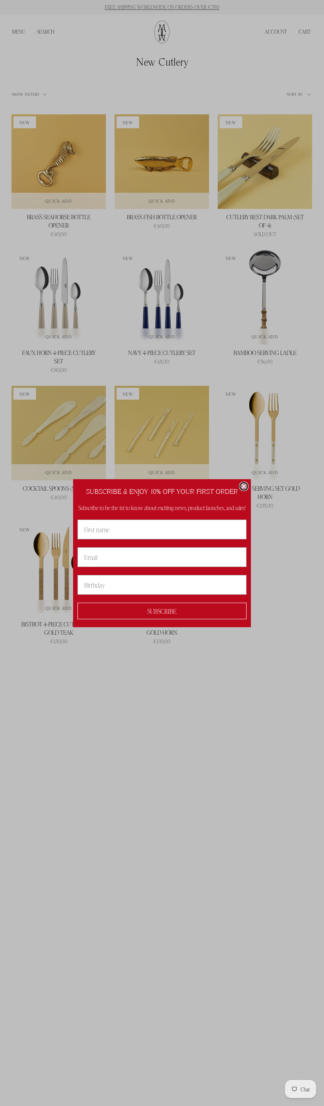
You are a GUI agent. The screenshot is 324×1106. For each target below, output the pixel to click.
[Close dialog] (244, 486)
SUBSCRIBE (162, 611)
